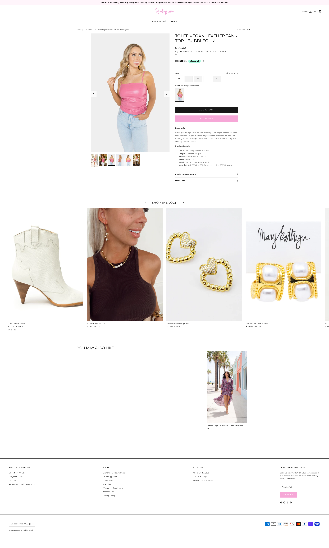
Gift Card (13, 480)
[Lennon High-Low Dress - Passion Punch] (227, 387)
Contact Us (108, 480)
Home (79, 30)
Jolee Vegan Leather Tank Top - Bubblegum (113, 30)
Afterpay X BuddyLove (113, 488)
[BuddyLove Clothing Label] (164, 11)
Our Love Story (200, 477)
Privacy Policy (109, 495)
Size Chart (107, 484)
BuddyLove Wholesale (203, 480)
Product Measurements (186, 174)
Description (180, 128)
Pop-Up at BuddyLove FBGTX (22, 484)
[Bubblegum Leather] (179, 95)
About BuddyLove (201, 473)
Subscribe (289, 495)
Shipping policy (110, 477)
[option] (208, 432)
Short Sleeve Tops (90, 30)
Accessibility (108, 492)
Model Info (180, 181)
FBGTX (174, 21)
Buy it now (206, 118)
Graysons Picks (15, 477)
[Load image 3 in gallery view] (130, 92)
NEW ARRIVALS (159, 21)
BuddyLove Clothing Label (23, 530)
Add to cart (206, 110)
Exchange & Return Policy (114, 473)
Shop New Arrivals (17, 473)
